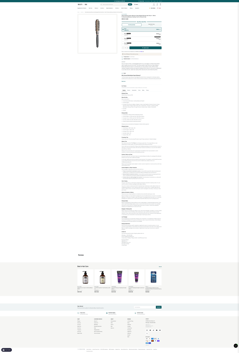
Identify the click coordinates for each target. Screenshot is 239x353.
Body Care (79, 326)
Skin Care (79, 322)
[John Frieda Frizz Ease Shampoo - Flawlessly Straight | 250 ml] (119, 277)
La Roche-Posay (130, 321)
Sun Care (79, 324)
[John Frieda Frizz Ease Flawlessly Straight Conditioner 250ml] (137, 277)
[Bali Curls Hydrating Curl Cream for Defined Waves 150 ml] (85, 277)
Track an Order (142, 1)
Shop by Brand (147, 1)
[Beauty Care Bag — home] (82, 4)
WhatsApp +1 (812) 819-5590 (150, 322)
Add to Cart (146, 47)
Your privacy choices (89, 351)
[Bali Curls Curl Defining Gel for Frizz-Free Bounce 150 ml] (102, 277)
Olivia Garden (124, 14)
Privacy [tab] (147, 90)
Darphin (128, 335)
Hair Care (82, 12)
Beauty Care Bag (82, 349)
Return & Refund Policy (98, 331)
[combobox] (114, 4)
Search (154, 1)
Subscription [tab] (134, 90)
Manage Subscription (98, 326)
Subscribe (159, 307)
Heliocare (129, 333)
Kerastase (129, 329)
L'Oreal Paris (129, 328)
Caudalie (129, 326)
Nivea (128, 322)
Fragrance (79, 329)
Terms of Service (97, 333)
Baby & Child (79, 333)
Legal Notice (155, 349)
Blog (157, 1)
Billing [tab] (143, 90)
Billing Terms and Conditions (133, 349)
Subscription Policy (149, 349)
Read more (123, 81)
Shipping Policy (96, 329)
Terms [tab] (139, 90)
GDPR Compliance (111, 349)
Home (78, 12)
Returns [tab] (128, 90)
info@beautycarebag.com (150, 320)
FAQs (95, 328)
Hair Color (79, 331)
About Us (160, 1)
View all (160, 266)
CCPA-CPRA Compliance (104, 349)
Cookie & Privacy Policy (95, 349)
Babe (128, 336)
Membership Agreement (141, 349)
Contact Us (96, 322)
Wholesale (96, 324)
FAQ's (151, 1)
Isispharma (129, 331)
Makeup (78, 321)
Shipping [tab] (124, 90)
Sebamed (129, 324)
